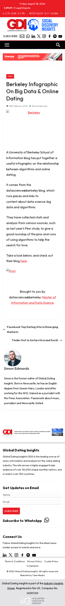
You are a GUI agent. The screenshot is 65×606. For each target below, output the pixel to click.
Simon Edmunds (39, 106)
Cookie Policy (51, 561)
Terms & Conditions (15, 561)
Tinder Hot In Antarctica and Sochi (35, 340)
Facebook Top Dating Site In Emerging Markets (32, 329)
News (10, 76)
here (23, 261)
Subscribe (10, 36)
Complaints (32, 565)
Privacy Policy (34, 561)
